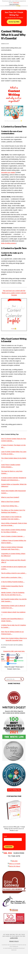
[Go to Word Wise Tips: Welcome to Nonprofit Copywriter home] (14, 7)
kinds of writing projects (8, 243)
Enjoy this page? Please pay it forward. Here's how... (14, 668)
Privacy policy (16, 2)
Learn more (14, 938)
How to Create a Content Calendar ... (13, 536)
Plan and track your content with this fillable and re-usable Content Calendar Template (14, 293)
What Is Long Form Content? (10, 497)
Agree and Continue (14, 4)
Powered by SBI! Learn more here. (14, 651)
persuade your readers (8, 172)
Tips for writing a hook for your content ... (13, 573)
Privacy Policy (14, 941)
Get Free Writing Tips (14, 790)
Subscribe (8, 846)
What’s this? (3, 660)
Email (5, 836)
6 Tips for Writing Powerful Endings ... (12, 582)
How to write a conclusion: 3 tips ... (12, 577)
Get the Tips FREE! (14, 21)
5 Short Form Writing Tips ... (10, 506)
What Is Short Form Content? (10, 501)
